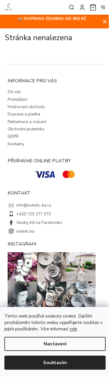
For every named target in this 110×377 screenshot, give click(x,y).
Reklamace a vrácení (27, 121)
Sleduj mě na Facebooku (39, 222)
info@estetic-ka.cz (33, 205)
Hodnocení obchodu (26, 107)
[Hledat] (70, 7)
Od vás (14, 92)
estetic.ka (25, 231)
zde (73, 329)
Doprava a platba (24, 114)
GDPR (13, 136)
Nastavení (55, 344)
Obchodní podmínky (26, 129)
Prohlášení (17, 99)
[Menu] (103, 7)
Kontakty (16, 144)
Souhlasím (55, 362)
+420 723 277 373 (33, 214)
